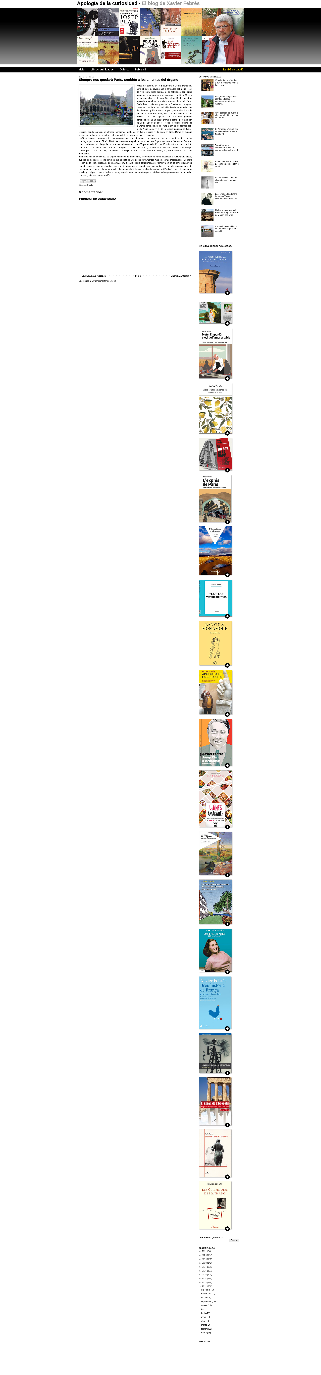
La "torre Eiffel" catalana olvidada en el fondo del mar (226, 180)
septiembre (206, 1301)
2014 (204, 1278)
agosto (204, 1305)
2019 (204, 1259)
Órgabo (90, 185)
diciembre (206, 1290)
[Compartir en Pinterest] (94, 181)
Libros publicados (102, 69)
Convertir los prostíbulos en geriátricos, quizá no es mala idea (227, 228)
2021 (204, 1251)
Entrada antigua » (181, 275)
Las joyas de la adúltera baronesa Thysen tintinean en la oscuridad (226, 196)
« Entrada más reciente (93, 275)
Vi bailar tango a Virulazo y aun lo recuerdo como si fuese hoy (227, 82)
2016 (204, 1271)
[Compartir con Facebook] (91, 181)
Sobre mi (140, 69)
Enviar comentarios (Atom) (104, 281)
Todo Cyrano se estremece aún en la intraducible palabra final (226, 147)
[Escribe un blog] (85, 181)
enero (204, 1333)
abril (203, 1321)
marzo (204, 1325)
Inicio (81, 69)
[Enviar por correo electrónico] (82, 181)
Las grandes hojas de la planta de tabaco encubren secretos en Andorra (226, 100)
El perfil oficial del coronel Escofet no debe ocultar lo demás (227, 163)
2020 (204, 1255)
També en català (233, 69)
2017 (204, 1267)
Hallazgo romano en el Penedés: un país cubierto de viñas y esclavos (227, 212)
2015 (204, 1274)
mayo (204, 1317)
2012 (204, 1286)
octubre (205, 1297)
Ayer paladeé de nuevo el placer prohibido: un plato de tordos (227, 115)
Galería (124, 69)
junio (203, 1313)
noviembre (206, 1294)
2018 (204, 1263)
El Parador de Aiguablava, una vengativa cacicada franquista (227, 131)
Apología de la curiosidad (108, 3)
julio (203, 1309)
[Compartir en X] (88, 181)
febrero (204, 1329)
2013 (204, 1282)
